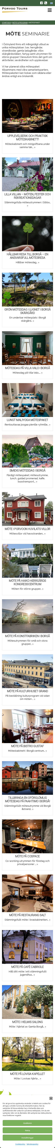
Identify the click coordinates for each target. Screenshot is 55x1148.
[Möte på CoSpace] (27, 836)
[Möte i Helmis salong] (27, 1002)
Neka (27, 1130)
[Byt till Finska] (51, 3)
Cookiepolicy (20, 1144)
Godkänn (27, 1123)
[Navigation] (49, 10)
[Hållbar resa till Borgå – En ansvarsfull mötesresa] (27, 233)
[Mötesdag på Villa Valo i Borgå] (27, 348)
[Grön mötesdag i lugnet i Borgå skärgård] (27, 289)
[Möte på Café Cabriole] (27, 947)
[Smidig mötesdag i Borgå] (27, 451)
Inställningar (27, 1137)
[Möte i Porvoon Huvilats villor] (27, 509)
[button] (51, 1098)
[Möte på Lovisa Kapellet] (27, 1054)
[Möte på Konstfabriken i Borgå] (27, 616)
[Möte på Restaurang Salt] (27, 893)
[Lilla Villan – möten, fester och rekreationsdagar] (27, 174)
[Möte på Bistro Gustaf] (27, 726)
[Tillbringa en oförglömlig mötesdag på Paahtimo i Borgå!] (27, 778)
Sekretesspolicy (32, 1144)
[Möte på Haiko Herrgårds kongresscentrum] (27, 561)
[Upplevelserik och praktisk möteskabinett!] (27, 116)
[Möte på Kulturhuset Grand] (27, 671)
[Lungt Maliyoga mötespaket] (27, 400)
